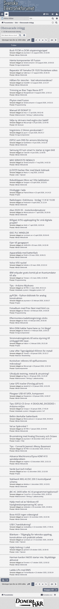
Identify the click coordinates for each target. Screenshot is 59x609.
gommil (26, 550)
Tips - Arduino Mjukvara (21, 285)
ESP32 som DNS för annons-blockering (29, 140)
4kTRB (26, 288)
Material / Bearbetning (22, 355)
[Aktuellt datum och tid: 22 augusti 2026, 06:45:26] (53, 22)
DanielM (26, 83)
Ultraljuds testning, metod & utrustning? (29, 373)
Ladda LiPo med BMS (20, 569)
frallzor (26, 343)
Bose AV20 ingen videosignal (24, 514)
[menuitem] (46, 14)
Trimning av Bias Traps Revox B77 (26, 90)
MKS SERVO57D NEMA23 (22, 160)
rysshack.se (28, 235)
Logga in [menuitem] (53, 14)
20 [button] (52, 40)
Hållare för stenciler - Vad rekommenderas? (31, 80)
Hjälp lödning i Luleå (20, 547)
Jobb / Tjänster (20, 175)
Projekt (17, 195)
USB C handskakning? (20, 524)
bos (25, 471)
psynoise (27, 53)
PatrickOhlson (29, 192)
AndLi (25, 225)
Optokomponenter (21, 368)
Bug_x (26, 376)
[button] (28, 40)
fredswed (27, 202)
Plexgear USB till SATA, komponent (27, 393)
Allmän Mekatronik (21, 85)
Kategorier (7, 14)
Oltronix (26, 311)
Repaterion (27, 396)
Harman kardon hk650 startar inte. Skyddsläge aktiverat (33, 558)
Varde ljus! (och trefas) (20, 468)
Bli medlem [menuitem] (57, 14)
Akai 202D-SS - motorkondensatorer (27, 210)
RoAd (25, 255)
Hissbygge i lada (17, 190)
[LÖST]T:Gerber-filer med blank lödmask (29, 170)
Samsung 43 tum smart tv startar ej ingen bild (32, 150)
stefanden (27, 507)
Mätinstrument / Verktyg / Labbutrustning (29, 115)
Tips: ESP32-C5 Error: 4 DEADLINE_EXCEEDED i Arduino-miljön (32, 405)
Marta (26, 172)
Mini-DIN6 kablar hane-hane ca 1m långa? (30, 328)
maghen (26, 461)
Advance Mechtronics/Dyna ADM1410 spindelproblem (29, 457)
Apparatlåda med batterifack (24, 252)
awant (26, 517)
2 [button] (36, 40)
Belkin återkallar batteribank (24, 416)
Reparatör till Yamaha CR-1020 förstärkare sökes (33, 70)
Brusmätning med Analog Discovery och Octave (33, 436)
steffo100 (27, 245)
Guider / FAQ (19, 441)
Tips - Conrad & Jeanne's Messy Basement (30, 446)
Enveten (26, 562)
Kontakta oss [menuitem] (47, 595)
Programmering (20, 105)
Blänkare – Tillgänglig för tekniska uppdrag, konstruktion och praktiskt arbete (31, 536)
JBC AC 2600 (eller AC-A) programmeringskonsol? (34, 491)
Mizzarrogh (28, 122)
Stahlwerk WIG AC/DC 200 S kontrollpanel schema (30, 480)
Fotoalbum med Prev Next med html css (29, 308)
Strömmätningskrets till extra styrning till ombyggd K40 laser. (30, 339)
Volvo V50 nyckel (18, 262)
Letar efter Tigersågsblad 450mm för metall (31, 350)
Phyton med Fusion (19, 100)
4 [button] (42, 40)
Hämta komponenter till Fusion (25, 60)
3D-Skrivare (19, 125)
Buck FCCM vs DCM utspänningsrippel (28, 50)
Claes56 (26, 152)
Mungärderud (28, 93)
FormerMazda (29, 572)
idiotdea (26, 484)
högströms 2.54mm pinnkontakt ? (26, 130)
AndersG (27, 330)
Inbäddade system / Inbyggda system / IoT (30, 290)
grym (25, 133)
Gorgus (26, 409)
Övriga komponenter (22, 65)
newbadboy (28, 527)
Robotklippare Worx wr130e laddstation (29, 180)
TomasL (26, 278)
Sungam (26, 182)
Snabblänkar (2, 14)
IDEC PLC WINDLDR (19, 232)
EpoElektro (27, 143)
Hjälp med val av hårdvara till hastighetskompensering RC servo (26, 503)
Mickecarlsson (29, 212)
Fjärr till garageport (19, 242)
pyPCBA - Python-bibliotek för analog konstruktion (28, 297)
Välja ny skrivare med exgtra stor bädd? (29, 120)
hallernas (27, 73)
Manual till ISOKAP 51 (20, 110)
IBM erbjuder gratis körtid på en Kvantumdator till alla (33, 274)
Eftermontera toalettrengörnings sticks (28, 318)
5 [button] (46, 40)
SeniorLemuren (29, 63)
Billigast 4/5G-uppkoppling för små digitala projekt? (31, 221)
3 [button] (39, 40)
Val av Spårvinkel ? (19, 426)
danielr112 (27, 386)
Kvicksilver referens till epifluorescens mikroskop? (28, 362)
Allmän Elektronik (21, 55)
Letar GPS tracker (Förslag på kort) (26, 383)
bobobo (26, 265)
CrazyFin (27, 494)
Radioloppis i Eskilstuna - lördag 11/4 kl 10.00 (32, 199)
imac (25, 113)
